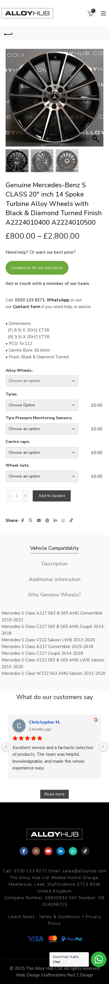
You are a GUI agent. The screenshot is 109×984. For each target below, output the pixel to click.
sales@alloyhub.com (84, 871)
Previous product (87, 33)
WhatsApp (58, 300)
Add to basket (52, 495)
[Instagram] (36, 851)
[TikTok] (85, 851)
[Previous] (6, 747)
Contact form (27, 306)
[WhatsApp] (73, 851)
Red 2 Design (80, 975)
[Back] (8, 33)
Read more (54, 794)
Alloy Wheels (19, 370)
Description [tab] (54, 563)
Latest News (21, 917)
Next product (101, 33)
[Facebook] (24, 851)
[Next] (103, 747)
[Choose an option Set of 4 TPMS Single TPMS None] (47, 429)
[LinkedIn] (60, 851)
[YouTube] (48, 851)
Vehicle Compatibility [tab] (54, 548)
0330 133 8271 (30, 871)
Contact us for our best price (37, 267)
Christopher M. (44, 722)
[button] (96, 100)
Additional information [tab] (54, 579)
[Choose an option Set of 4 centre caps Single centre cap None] (47, 452)
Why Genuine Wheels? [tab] (54, 594)
